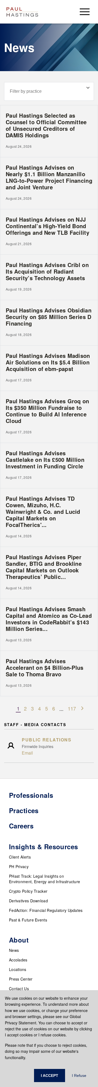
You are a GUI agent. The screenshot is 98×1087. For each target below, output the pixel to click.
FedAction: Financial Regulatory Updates (46, 910)
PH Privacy (19, 866)
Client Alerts (20, 857)
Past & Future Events (28, 920)
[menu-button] (84, 11)
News (14, 950)
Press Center (21, 979)
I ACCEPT (49, 1075)
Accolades (18, 960)
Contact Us (19, 988)
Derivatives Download (28, 900)
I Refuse (79, 1075)
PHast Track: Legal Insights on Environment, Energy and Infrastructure (44, 878)
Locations (17, 969)
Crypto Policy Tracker (28, 891)
